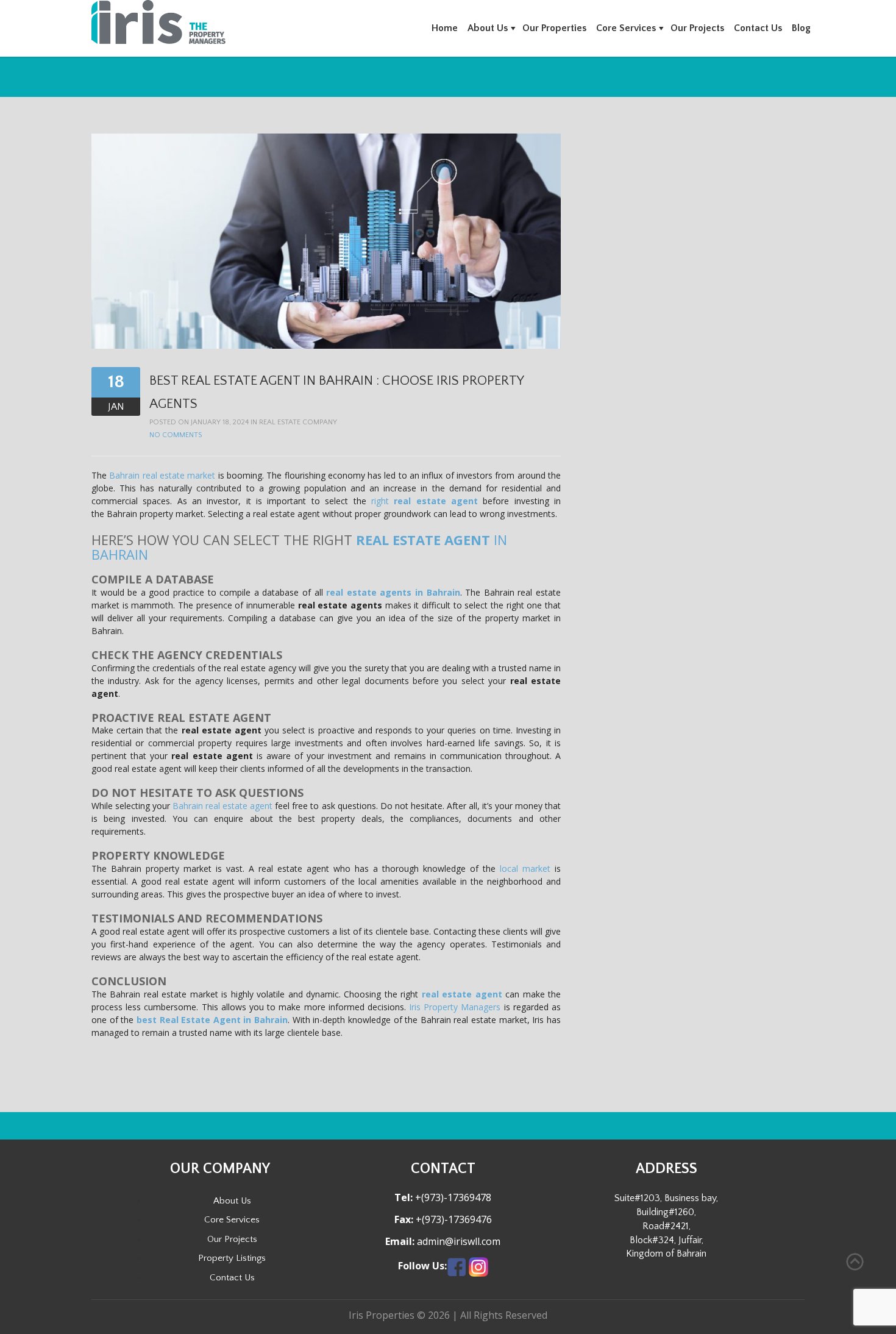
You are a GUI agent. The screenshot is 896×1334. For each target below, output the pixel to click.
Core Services (626, 28)
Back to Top (855, 1261)
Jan (116, 406)
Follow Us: (422, 1266)
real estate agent (462, 994)
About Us (488, 28)
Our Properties (554, 28)
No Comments (175, 435)
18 (116, 382)
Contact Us (758, 28)
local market (525, 868)
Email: (399, 1241)
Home (445, 28)
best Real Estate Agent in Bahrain (212, 1019)
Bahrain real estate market (163, 475)
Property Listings (232, 1258)
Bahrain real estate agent (222, 805)
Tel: (403, 1197)
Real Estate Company (298, 422)
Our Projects (697, 28)
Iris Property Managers (454, 1007)
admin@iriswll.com (457, 1241)
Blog (801, 28)
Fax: (403, 1219)
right (424, 501)
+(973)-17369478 (452, 1197)
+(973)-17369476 (452, 1219)
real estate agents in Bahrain (393, 592)
